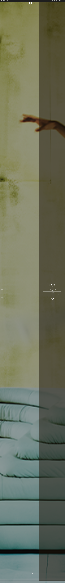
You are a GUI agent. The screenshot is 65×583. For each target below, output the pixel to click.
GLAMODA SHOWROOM (52, 288)
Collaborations (43, 3)
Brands (13, 3)
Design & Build (17, 3)
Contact (4, 0)
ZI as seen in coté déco (52, 289)
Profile (1, 0)
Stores (47, 3)
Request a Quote (55, 0)
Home (9, 3)
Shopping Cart (60, 0)
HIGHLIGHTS (51, 3)
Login (52, 0)
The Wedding (54, 3)
